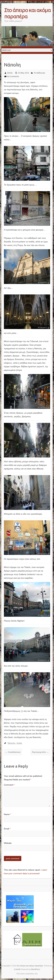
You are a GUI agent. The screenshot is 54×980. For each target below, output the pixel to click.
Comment (9, 785)
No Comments (13, 76)
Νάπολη (11, 743)
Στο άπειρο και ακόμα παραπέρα (27, 13)
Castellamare (13, 752)
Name (7, 814)
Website (8, 843)
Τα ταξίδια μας (39, 73)
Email (7, 828)
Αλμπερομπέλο (40, 752)
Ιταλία (19, 743)
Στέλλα (9, 73)
